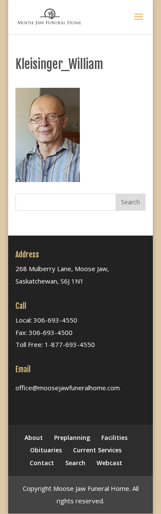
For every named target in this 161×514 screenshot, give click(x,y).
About (33, 437)
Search (75, 463)
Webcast (109, 463)
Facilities (114, 437)
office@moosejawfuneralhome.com (67, 387)
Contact (42, 463)
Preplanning (72, 437)
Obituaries (46, 450)
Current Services (97, 450)
